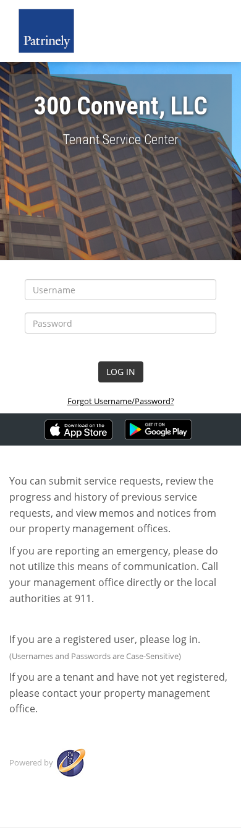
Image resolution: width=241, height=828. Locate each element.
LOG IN (120, 371)
